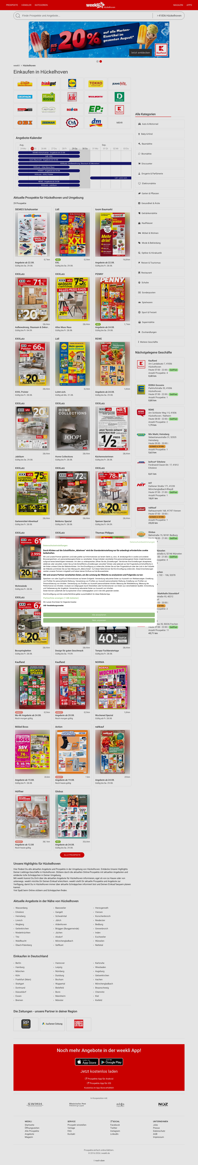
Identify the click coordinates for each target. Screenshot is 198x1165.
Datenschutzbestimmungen (142, 542)
